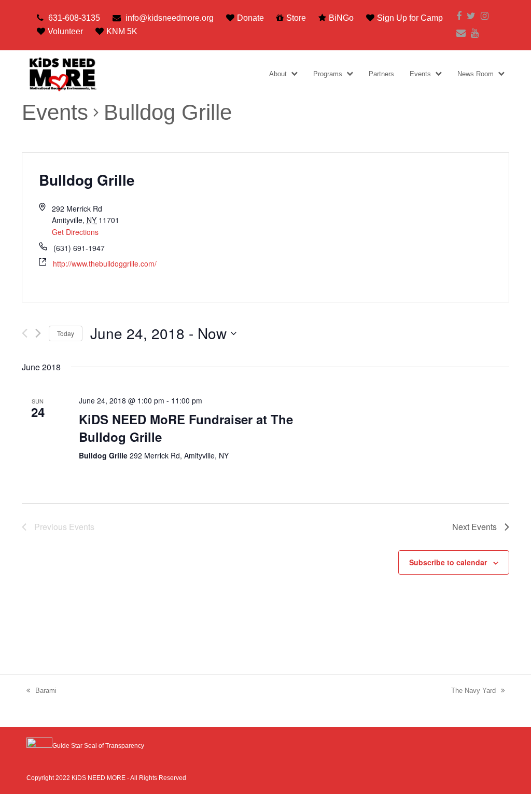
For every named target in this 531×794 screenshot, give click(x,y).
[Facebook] (459, 16)
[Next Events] (38, 333)
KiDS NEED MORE (98, 778)
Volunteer (65, 31)
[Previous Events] (24, 333)
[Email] (461, 33)
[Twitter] (471, 16)
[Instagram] (484, 16)
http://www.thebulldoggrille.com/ (105, 263)
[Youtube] (475, 33)
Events (55, 112)
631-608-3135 (74, 17)
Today (65, 333)
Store (296, 17)
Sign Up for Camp (410, 17)
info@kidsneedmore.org (169, 17)
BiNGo (341, 17)
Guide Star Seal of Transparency (98, 745)
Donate (250, 17)
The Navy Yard (473, 690)
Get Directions (75, 232)
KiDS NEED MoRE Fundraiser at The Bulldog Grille (186, 427)
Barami (46, 690)
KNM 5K (121, 31)
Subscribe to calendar (448, 562)
